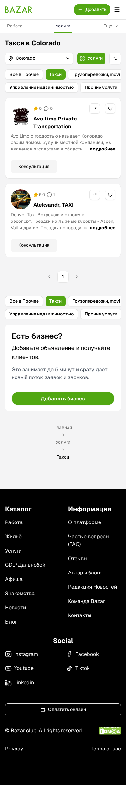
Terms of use (106, 748)
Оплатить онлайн (67, 709)
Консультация (33, 166)
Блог (11, 621)
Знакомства (20, 593)
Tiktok (82, 668)
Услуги (63, 26)
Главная (63, 427)
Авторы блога (85, 572)
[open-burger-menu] (117, 9)
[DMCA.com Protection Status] (110, 731)
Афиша (14, 579)
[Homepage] (18, 9)
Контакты (79, 615)
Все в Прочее (24, 74)
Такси (55, 74)
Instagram (26, 654)
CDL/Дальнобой (25, 565)
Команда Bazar (86, 601)
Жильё (13, 536)
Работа (15, 26)
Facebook (87, 654)
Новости (15, 607)
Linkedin (24, 682)
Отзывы (77, 558)
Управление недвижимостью (41, 87)
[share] (94, 108)
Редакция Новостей (92, 587)
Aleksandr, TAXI (53, 204)
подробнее (102, 149)
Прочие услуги (101, 87)
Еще (107, 26)
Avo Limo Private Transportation (55, 122)
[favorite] (110, 108)
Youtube (24, 668)
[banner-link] (63, 368)
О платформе (84, 522)
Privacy (14, 748)
